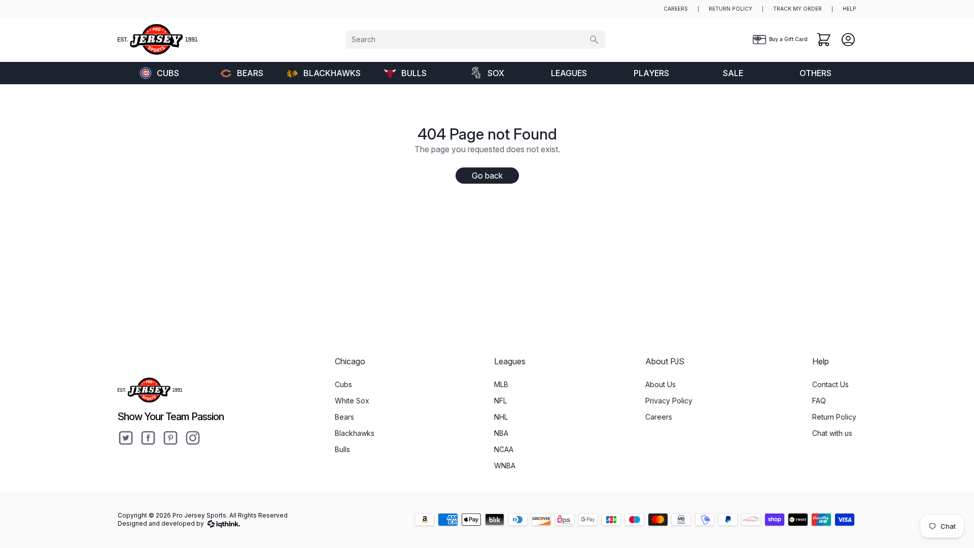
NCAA (503, 449)
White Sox (352, 400)
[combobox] (475, 39)
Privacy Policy (668, 400)
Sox (496, 73)
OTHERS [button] (815, 73)
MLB (501, 384)
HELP (849, 9)
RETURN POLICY (730, 9)
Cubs (168, 73)
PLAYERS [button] (651, 73)
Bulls (414, 73)
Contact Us (830, 384)
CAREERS (676, 9)
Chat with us (832, 433)
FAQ (819, 400)
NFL (500, 400)
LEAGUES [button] (569, 73)
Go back (487, 175)
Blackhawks (332, 73)
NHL (501, 417)
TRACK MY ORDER (797, 9)
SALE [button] (733, 73)
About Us (660, 384)
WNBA (504, 465)
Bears (250, 73)
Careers (658, 417)
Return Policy (834, 417)
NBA (501, 433)
